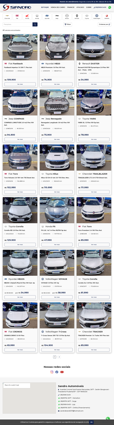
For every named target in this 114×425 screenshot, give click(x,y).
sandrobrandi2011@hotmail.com (71, 411)
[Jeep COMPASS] (20, 103)
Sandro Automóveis (21, 7)
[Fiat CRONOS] (20, 315)
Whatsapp (109, 7)
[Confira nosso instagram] (52, 371)
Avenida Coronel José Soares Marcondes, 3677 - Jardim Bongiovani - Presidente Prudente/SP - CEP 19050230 (84, 390)
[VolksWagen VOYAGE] (57, 263)
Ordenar (103, 24)
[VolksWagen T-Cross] (57, 315)
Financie (70, 7)
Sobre (88, 7)
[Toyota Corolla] (20, 210)
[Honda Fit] (57, 210)
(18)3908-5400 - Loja (67, 404)
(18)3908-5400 (65, 395)
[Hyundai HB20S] (20, 263)
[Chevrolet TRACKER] (94, 315)
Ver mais (20, 84)
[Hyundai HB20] (57, 47)
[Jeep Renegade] (57, 103)
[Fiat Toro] (20, 158)
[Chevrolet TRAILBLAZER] (94, 158)
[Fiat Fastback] (20, 47)
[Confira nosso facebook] (57, 371)
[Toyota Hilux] (57, 158)
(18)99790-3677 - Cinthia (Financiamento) (75, 408)
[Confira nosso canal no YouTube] (61, 371)
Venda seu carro (58, 7)
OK (91, 422)
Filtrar (68, 24)
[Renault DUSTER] (94, 47)
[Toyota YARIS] (94, 103)
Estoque (45, 7)
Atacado (80, 7)
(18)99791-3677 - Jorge (68, 401)
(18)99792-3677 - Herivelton (70, 398)
